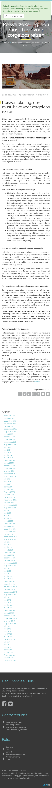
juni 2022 (7, 513)
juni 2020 (7, 571)
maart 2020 (8, 579)
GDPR (8, 759)
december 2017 (10, 639)
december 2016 (10, 660)
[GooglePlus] (33, 394)
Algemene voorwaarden (15, 754)
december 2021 (10, 529)
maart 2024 (8, 458)
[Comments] (47, 394)
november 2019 (10, 586)
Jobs (7, 749)
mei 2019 (7, 602)
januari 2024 (9, 463)
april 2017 (8, 650)
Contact (9, 752)
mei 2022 (7, 515)
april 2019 (8, 605)
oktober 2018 (9, 621)
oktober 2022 (9, 502)
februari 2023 (9, 492)
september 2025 (10, 429)
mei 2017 (7, 647)
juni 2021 (7, 544)
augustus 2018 (10, 623)
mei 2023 (7, 484)
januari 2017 (9, 657)
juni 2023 (7, 481)
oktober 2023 (9, 471)
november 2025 (10, 423)
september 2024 (10, 442)
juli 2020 (7, 568)
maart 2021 (8, 550)
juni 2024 (7, 450)
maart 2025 (8, 434)
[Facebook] (20, 394)
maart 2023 (8, 489)
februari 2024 (9, 460)
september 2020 (10, 563)
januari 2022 (9, 526)
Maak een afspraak (14, 722)
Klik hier (37, 381)
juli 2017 (7, 642)
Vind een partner (12, 724)
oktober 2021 (9, 534)
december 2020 (10, 558)
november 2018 (10, 618)
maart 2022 (8, 521)
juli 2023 (7, 479)
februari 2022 (9, 523)
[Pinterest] (38, 394)
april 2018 (8, 634)
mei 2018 (7, 631)
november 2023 (10, 468)
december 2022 (10, 497)
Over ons (9, 747)
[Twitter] (24, 394)
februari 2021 (9, 552)
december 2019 (10, 584)
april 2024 (8, 455)
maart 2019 (8, 607)
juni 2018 (7, 629)
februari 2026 (9, 415)
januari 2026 (9, 418)
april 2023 (8, 487)
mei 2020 (7, 573)
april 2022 (8, 518)
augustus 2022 (10, 508)
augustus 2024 (10, 444)
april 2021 (8, 547)
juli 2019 (7, 597)
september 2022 (10, 505)
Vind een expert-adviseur (16, 727)
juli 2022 (7, 510)
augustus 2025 (10, 431)
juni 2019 (7, 600)
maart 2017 (8, 652)
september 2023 (10, 473)
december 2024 (10, 437)
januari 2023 (9, 494)
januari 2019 (9, 613)
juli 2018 (7, 626)
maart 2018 (8, 637)
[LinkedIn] (29, 394)
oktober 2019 (9, 589)
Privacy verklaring (13, 757)
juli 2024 (7, 447)
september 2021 (10, 536)
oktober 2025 (9, 426)
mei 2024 (7, 452)
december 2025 (10, 421)
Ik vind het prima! (14, 16)
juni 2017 (7, 644)
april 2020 (8, 576)
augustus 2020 (10, 565)
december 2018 (10, 615)
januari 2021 (9, 555)
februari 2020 (9, 581)
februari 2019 (9, 610)
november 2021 (10, 531)
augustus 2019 (10, 594)
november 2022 (10, 500)
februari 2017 (9, 655)
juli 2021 (7, 542)
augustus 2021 (10, 539)
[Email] (43, 394)
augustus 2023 (10, 476)
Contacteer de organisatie (16, 729)
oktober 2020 (9, 560)
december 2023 (10, 465)
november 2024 (10, 439)
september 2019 (10, 592)
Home (6, 42)
